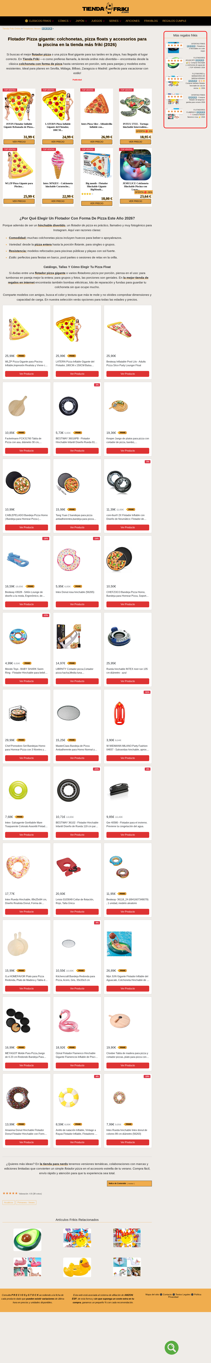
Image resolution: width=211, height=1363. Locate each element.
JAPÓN (80, 20)
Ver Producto (26, 374)
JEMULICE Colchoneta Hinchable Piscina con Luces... (135, 186)
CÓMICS (63, 20)
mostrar (130, 1183)
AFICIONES (132, 20)
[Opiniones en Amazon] (87, 194)
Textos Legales (183, 1294)
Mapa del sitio (152, 1294)
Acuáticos (8, 1202)
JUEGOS (96, 20)
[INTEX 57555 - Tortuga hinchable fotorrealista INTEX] (135, 105)
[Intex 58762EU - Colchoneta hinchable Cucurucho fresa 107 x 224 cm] (57, 164)
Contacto (167, 1294)
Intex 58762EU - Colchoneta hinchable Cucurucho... (58, 185)
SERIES (113, 20)
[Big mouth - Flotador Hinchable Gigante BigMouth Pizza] (96, 164)
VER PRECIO (19, 142)
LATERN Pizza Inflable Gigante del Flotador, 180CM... (58, 127)
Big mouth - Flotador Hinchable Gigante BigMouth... (97, 186)
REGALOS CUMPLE (174, 20)
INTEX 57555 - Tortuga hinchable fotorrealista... (135, 125)
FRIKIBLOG (151, 20)
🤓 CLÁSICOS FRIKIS (38, 20)
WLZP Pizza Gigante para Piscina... (19, 185)
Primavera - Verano (26, 1202)
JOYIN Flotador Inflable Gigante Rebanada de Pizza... (19, 125)
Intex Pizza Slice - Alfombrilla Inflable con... (96, 125)
